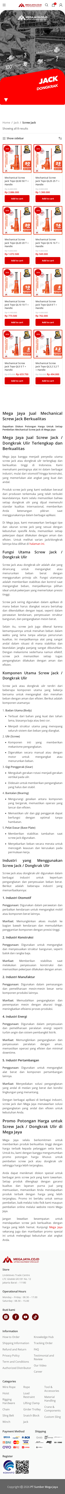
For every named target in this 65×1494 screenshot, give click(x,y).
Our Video (40, 1365)
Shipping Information (15, 1343)
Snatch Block (31, 1415)
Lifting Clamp (31, 1403)
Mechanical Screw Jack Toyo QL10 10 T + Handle (17, 305)
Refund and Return (14, 1349)
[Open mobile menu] (4, 5)
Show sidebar (15, 138)
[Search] (46, 5)
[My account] (61, 5)
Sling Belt (8, 1415)
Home (6, 122)
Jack (16, 122)
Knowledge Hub (44, 1337)
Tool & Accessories (51, 1388)
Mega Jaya (55, 1227)
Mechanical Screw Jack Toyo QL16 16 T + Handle (48, 243)
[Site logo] (30, 4)
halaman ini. (37, 544)
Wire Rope (9, 1387)
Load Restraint (29, 1395)
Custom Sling (52, 1417)
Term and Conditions (15, 1361)
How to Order (11, 1337)
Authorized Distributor (16, 1368)
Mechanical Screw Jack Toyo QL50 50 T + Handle (17, 181)
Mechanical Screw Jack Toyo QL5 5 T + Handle (15, 366)
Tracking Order (43, 1343)
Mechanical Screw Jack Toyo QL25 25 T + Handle (48, 181)
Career (38, 1371)
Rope (26, 1387)
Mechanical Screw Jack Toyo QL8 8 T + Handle (46, 305)
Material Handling (50, 1398)
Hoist (5, 1393)
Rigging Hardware (8, 1401)
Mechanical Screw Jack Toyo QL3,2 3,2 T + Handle (47, 366)
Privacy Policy (11, 1355)
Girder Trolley (32, 1409)
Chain (6, 1409)
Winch (6, 1422)
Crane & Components (52, 1408)
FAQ (36, 1349)
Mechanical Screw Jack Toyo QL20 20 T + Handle (17, 243)
